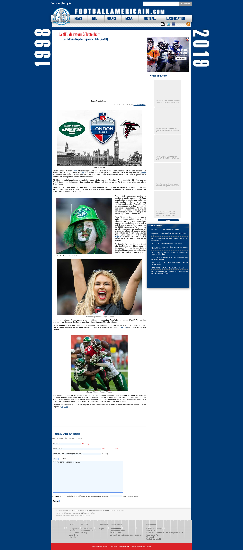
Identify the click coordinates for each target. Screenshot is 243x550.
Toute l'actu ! (188, 24)
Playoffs (72, 537)
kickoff (117, 212)
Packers (124, 327)
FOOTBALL (148, 18)
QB (70, 173)
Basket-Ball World (153, 539)
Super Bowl (73, 535)
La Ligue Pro (74, 529)
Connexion (55, 3)
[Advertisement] (161, 281)
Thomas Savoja (140, 105)
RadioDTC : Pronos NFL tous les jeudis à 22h (164, 533)
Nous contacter (116, 533)
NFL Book (150, 537)
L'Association (115, 529)
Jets (82, 173)
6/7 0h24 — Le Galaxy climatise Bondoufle (165, 230)
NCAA (128, 18)
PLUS (168, 220)
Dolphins (64, 407)
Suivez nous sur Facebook (173, 24)
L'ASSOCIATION (174, 18)
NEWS (76, 18)
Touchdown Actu (152, 535)
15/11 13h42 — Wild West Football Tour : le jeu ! (167, 268)
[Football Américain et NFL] (61, 16)
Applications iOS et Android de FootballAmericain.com (163, 24)
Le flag (84, 533)
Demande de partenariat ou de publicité (126, 535)
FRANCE (111, 18)
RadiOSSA (150, 531)
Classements (74, 533)
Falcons (143, 173)
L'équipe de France (88, 531)
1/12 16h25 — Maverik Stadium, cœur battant (166, 243)
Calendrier (73, 531)
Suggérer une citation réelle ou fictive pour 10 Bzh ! (73, 515)
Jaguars (118, 237)
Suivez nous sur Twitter (168, 24)
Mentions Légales (145, 546)
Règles (101, 529)
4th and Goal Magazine (155, 529)
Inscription (67, 3)
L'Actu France (86, 529)
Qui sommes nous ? (118, 531)
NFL (93, 18)
